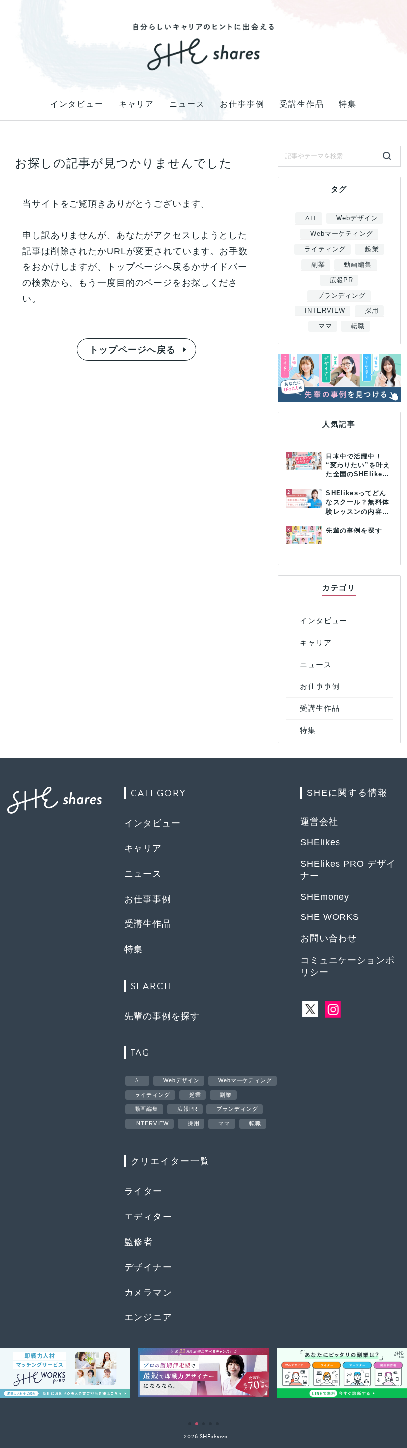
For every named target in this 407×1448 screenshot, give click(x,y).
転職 (358, 326)
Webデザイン (357, 218)
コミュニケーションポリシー (347, 966)
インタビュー (77, 104)
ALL (311, 218)
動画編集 (358, 264)
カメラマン (148, 1292)
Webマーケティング (341, 233)
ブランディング (341, 295)
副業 (318, 264)
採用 (372, 310)
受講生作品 (301, 104)
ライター (143, 1191)
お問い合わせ (328, 938)
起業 (372, 249)
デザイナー (148, 1267)
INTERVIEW (325, 310)
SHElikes (320, 842)
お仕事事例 (242, 104)
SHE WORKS (329, 917)
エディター (148, 1216)
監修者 (138, 1242)
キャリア (136, 104)
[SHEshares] (203, 69)
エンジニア (148, 1317)
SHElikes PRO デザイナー (348, 870)
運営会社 (319, 822)
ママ (325, 326)
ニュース (187, 104)
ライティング (325, 249)
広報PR (341, 280)
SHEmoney (324, 897)
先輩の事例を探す (162, 1016)
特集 (348, 104)
